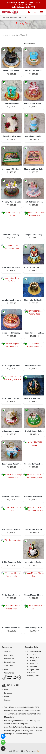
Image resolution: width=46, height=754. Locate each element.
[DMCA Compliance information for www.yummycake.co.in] (11, 677)
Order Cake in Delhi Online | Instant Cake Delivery (23, 727)
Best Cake (31, 654)
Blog (6, 669)
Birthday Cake (14, 35)
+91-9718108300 (22, 4)
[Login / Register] (29, 12)
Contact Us (8, 655)
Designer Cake (33, 670)
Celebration (32, 667)
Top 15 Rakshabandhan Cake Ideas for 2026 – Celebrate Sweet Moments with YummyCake (22, 708)
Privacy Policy (9, 662)
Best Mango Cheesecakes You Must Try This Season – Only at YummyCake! (22, 722)
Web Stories (9, 673)
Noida (6, 697)
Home (4, 35)
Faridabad (8, 693)
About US (8, 652)
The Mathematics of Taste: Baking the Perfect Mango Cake (22, 715)
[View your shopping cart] (35, 12)
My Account (9, 659)
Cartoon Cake (32, 664)
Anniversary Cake (34, 651)
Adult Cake (8, 666)
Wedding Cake (33, 676)
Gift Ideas (31, 673)
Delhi (6, 689)
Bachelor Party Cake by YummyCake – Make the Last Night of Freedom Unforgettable (23, 732)
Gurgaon (7, 700)
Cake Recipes (32, 661)
